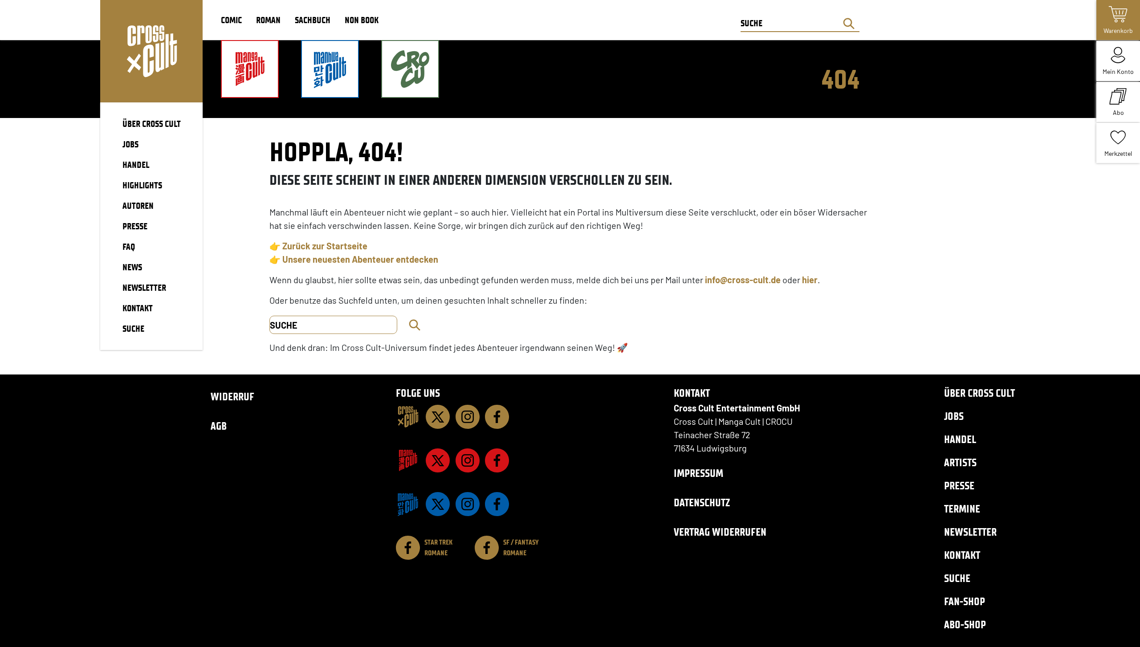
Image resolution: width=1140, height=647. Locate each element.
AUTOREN (138, 205)
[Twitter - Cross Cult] (438, 416)
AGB (219, 425)
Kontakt (962, 555)
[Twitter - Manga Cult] (438, 460)
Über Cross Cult (979, 393)
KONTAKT (137, 308)
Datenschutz (702, 502)
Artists (960, 462)
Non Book (362, 20)
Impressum (698, 473)
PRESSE (134, 226)
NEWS (132, 267)
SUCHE (133, 328)
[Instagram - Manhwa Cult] (468, 504)
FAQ (128, 246)
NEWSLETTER (144, 287)
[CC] (408, 416)
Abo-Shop (965, 624)
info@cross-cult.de (743, 279)
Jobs (954, 416)
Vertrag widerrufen (720, 531)
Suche (957, 578)
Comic (231, 20)
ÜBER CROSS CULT (151, 123)
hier (810, 279)
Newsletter (970, 531)
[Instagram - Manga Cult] (468, 460)
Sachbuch (312, 20)
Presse (959, 485)
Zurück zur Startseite (324, 245)
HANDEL (135, 164)
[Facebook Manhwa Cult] (497, 504)
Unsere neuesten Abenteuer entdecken (360, 259)
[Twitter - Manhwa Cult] (438, 504)
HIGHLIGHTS (142, 185)
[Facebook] (497, 416)
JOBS (130, 144)
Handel (960, 439)
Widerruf (232, 396)
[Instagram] (468, 416)
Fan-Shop (964, 601)
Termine (962, 508)
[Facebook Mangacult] (497, 460)
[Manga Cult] (408, 460)
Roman (268, 20)
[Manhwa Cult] (408, 504)
